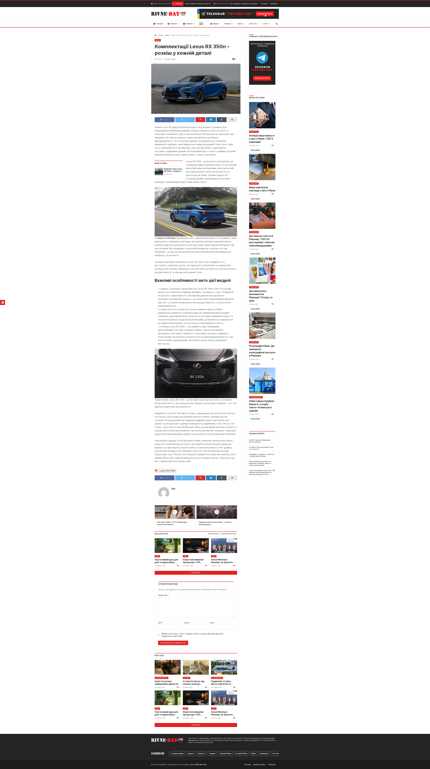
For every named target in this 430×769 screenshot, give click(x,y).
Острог (186, 678)
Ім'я (160, 623)
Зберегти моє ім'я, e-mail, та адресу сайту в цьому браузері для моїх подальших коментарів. (192, 635)
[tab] (213, 534)
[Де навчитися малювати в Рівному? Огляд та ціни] (262, 271)
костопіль (257, 753)
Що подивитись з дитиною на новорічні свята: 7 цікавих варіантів (221, 3)
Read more (255, 150)
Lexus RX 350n (167, 470)
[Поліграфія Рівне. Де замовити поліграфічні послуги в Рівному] (262, 325)
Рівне (234, 753)
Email (187, 623)
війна (268, 753)
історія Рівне (221, 753)
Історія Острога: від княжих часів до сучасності (193, 683)
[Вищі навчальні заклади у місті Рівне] (262, 167)
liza (173, 488)
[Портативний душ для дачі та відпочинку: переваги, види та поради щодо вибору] (168, 545)
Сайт (212, 623)
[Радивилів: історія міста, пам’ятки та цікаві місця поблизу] (224, 667)
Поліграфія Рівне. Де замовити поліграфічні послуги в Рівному (262, 350)
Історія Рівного (162, 678)
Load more (196, 573)
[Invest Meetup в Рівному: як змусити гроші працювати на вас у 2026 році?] (224, 545)
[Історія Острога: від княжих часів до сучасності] (196, 667)
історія (277, 753)
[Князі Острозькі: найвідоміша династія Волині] (168, 667)
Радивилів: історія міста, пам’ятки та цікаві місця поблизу (222, 683)
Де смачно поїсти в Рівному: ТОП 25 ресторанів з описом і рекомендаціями (262, 240)
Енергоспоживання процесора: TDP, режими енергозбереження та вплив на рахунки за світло (195, 561)
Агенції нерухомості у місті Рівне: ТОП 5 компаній (261, 138)
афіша (171, 753)
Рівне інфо (254, 131)
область (181, 753)
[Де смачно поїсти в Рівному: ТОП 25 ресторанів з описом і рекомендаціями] (262, 215)
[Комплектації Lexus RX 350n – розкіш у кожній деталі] (159, 171)
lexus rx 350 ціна (167, 238)
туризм (192, 753)
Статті (161, 35)
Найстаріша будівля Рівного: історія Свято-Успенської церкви (261, 406)
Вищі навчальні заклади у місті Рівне (262, 189)
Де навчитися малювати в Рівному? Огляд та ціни (260, 296)
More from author (228, 534)
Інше (167, 35)
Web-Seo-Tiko (201, 764)
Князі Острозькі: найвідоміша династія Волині (166, 683)
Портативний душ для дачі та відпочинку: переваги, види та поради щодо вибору (166, 561)
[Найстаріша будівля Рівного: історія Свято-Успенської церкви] (262, 381)
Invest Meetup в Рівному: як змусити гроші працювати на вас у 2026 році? (223, 561)
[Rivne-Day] (169, 13)
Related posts (214, 534)
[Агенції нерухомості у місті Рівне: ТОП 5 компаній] (262, 115)
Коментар (163, 595)
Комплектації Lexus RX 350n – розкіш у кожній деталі (173, 170)
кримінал (244, 753)
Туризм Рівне (217, 678)
